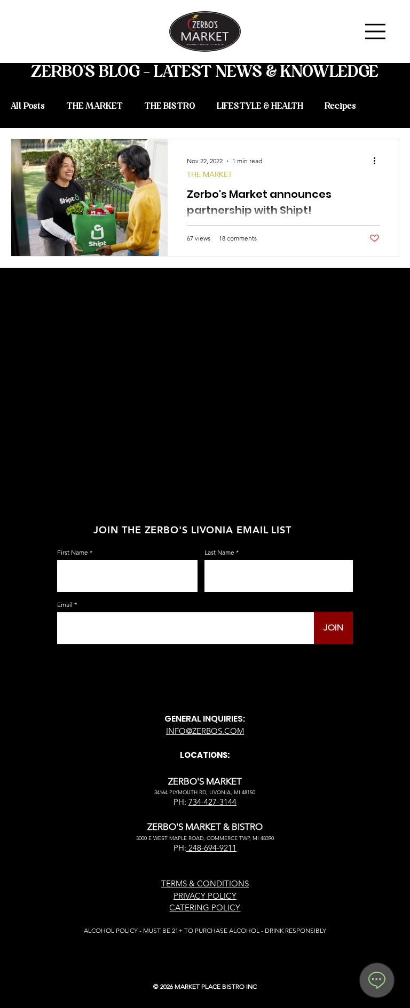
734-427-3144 (212, 802)
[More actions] (378, 161)
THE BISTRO (169, 106)
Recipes (340, 106)
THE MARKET (94, 106)
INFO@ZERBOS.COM (205, 731)
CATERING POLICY (204, 907)
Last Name (219, 552)
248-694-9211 (211, 848)
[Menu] (375, 31)
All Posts (28, 106)
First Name (72, 552)
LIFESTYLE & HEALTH (260, 106)
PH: (180, 848)
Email (65, 605)
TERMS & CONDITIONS (205, 883)
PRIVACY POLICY (205, 896)
